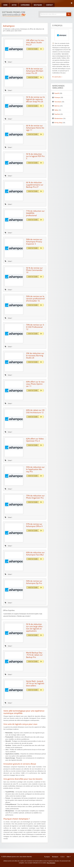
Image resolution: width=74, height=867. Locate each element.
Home (5, 5)
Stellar (56, 110)
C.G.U (62, 856)
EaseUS (56, 93)
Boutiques (38, 5)
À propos (47, 856)
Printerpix (57, 97)
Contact (49, 5)
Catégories (25, 5)
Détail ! (10, 62)
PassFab (57, 114)
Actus (14, 5)
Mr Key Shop (58, 122)
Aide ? (69, 856)
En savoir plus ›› (57, 77)
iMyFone (57, 106)
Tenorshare (57, 101)
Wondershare (58, 118)
